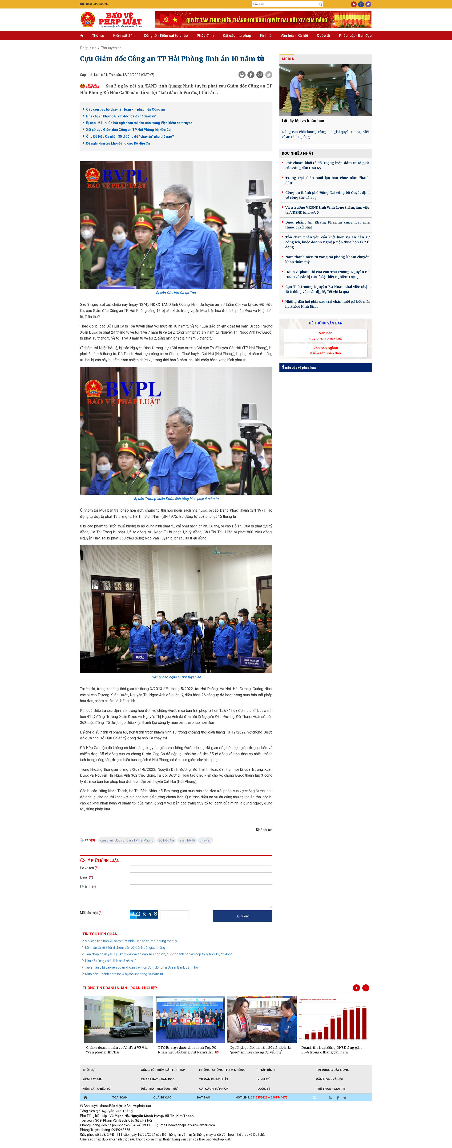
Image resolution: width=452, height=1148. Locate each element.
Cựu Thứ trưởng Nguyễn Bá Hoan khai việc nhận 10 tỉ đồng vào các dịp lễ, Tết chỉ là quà (327, 289)
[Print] (242, 74)
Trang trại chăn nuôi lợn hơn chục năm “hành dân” (327, 180)
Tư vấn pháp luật (213, 1079)
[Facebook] (250, 74)
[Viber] (259, 74)
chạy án (205, 840)
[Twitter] (268, 74)
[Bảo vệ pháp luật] (114, 19)
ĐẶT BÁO (203, 1097)
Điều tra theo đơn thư (159, 1088)
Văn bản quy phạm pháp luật (325, 335)
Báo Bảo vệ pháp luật (300, 367)
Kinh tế (265, 35)
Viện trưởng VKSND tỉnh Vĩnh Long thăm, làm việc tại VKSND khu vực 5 (327, 210)
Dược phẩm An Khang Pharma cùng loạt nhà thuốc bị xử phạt (327, 224)
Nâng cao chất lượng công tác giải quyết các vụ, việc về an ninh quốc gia (326, 134)
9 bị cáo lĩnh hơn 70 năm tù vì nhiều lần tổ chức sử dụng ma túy (131, 941)
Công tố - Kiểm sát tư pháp (166, 35)
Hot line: (261, 1097)
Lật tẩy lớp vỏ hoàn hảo (303, 121)
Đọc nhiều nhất (298, 153)
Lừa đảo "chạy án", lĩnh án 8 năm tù (111, 961)
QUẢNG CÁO (162, 1097)
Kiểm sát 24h (124, 35)
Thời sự (98, 35)
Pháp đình (205, 35)
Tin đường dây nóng (332, 1070)
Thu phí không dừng (163, 1146)
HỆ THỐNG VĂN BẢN (326, 323)
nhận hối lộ (187, 840)
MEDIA (288, 59)
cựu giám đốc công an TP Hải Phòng (126, 840)
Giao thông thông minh (128, 1146)
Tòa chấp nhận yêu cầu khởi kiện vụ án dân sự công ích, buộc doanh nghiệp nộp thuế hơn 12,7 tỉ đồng (159, 954)
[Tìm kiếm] (320, 4)
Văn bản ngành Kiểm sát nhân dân (325, 350)
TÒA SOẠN (120, 1097)
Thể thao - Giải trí (331, 1088)
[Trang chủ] (85, 1098)
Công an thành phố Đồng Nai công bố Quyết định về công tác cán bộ (327, 195)
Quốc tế (323, 35)
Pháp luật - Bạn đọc (355, 35)
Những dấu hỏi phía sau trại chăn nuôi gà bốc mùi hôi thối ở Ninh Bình (327, 304)
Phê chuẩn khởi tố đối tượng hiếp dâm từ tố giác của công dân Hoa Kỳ (327, 165)
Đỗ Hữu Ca (166, 840)
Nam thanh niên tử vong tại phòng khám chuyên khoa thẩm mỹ (327, 259)
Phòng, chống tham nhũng (222, 1070)
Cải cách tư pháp (237, 35)
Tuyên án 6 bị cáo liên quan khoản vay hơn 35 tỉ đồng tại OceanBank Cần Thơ (141, 967)
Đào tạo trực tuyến (196, 1146)
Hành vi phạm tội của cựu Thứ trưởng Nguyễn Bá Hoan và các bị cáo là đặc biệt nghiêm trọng (327, 274)
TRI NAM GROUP (94, 1146)
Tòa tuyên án (111, 48)
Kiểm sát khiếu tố (96, 1088)
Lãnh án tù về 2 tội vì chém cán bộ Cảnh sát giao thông (125, 947)
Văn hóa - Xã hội (294, 35)
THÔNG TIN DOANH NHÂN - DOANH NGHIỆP (120, 988)
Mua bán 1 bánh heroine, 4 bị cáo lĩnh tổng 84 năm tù (124, 974)
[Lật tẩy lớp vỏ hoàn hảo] (325, 90)
